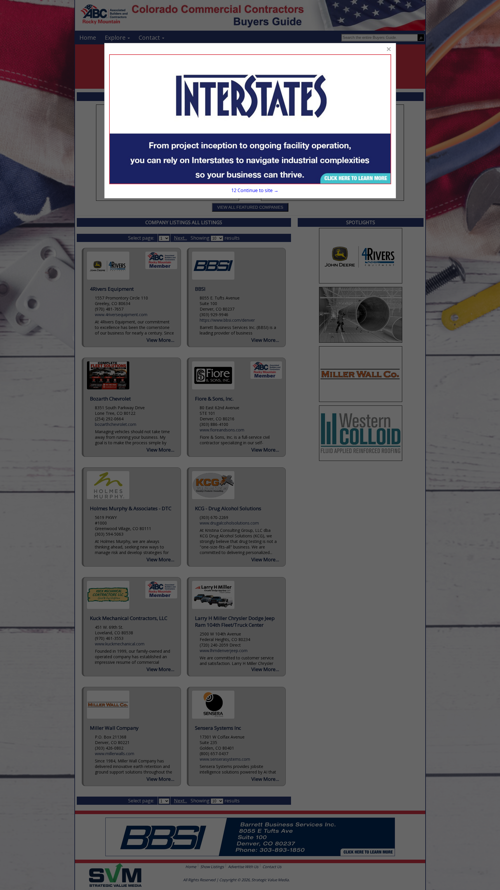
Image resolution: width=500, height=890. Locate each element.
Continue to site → (254, 190)
